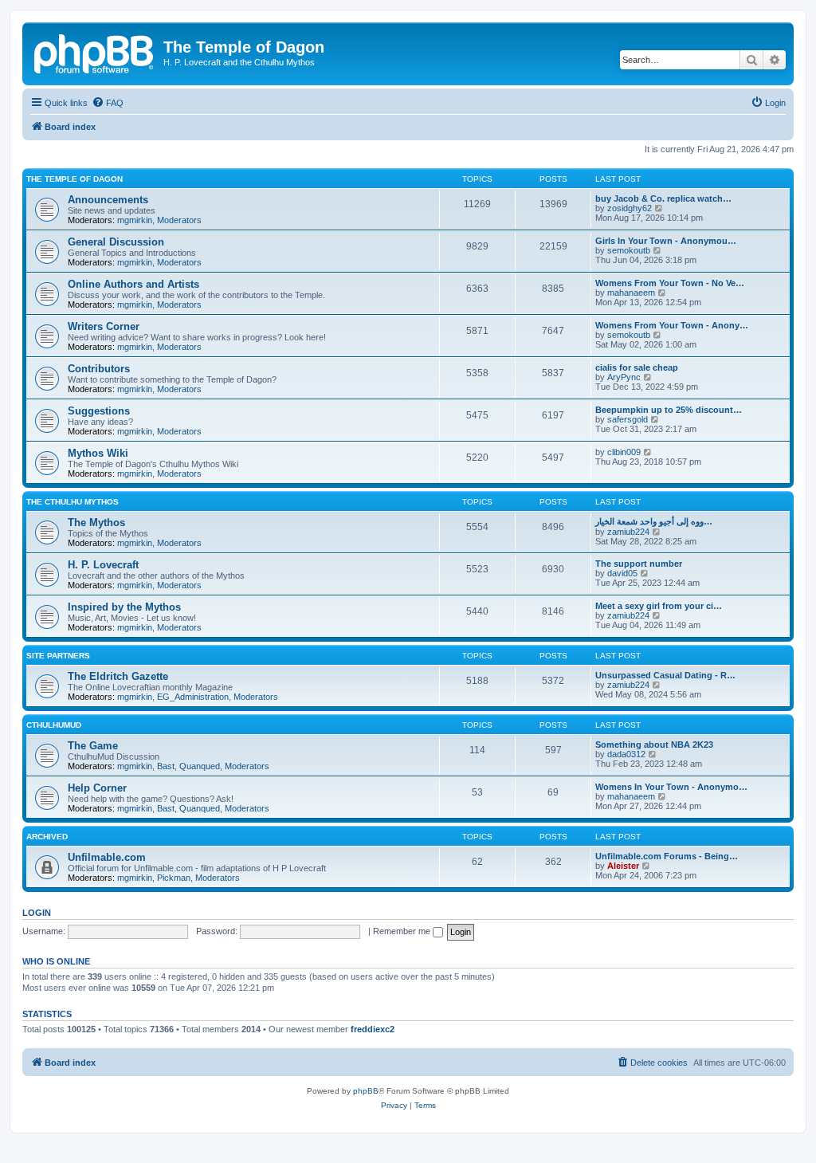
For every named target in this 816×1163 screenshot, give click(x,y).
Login (36, 912)
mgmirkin (134, 220)
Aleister (623, 865)
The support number (638, 563)
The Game (93, 746)
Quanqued (199, 766)
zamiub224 (628, 531)
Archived (47, 836)
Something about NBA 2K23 (654, 744)
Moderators (179, 220)
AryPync (624, 377)
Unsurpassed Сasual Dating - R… (665, 675)
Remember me (403, 931)
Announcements (108, 200)
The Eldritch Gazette (118, 676)
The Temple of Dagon (74, 179)
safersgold (627, 419)
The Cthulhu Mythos (72, 501)
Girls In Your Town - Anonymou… (665, 241)
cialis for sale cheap (636, 367)
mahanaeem (631, 292)
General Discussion (116, 242)
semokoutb (628, 250)
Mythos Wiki (98, 453)
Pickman (173, 877)
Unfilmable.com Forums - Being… (666, 856)
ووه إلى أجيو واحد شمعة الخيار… (653, 521)
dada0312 (626, 754)
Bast (166, 766)
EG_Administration (193, 696)
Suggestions (99, 411)
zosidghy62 (629, 208)
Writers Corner (103, 326)
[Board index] (94, 51)
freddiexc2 (372, 1029)
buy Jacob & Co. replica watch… (663, 198)
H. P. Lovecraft (103, 565)
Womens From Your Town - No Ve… (669, 283)
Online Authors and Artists (133, 284)
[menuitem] (108, 102)
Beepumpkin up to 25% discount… (668, 410)
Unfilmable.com (107, 857)
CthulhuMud (53, 725)
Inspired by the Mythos (124, 607)
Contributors (99, 369)
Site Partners (58, 655)
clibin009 (624, 452)
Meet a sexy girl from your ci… (658, 606)
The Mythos (96, 522)
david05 (622, 573)
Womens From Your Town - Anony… (671, 325)
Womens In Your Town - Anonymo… (671, 787)
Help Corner (97, 788)
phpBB (366, 1090)
